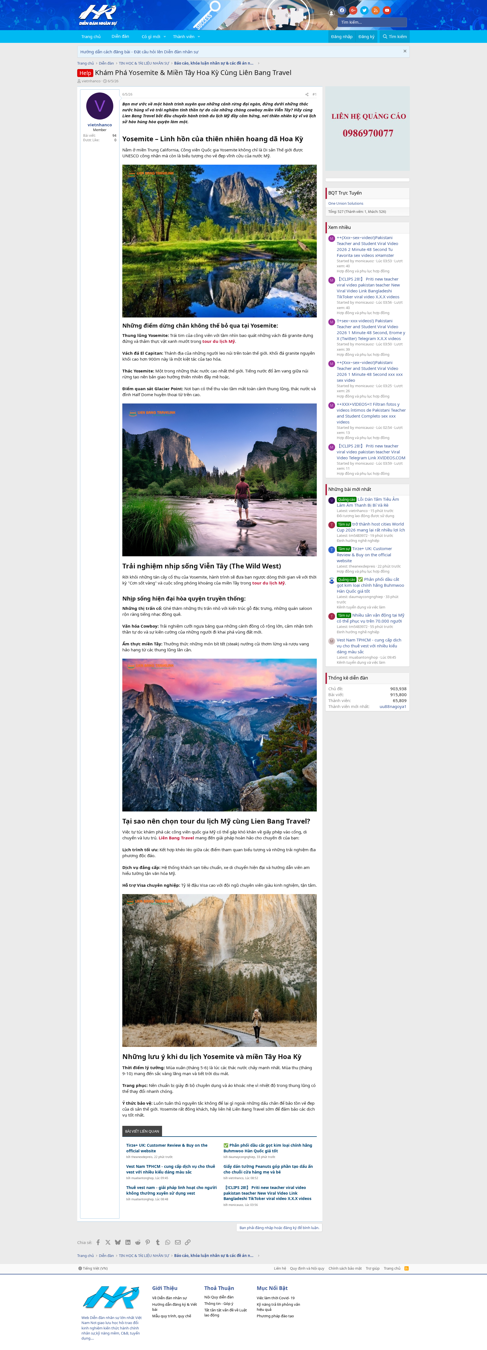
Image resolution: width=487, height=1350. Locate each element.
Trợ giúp (373, 1268)
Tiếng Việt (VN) (95, 1268)
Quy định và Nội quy (307, 1268)
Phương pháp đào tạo (275, 1315)
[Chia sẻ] (307, 94)
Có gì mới (151, 36)
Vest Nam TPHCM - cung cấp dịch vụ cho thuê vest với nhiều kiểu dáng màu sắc (170, 1169)
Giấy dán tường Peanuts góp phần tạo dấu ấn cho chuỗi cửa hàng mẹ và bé (268, 1169)
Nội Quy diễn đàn (219, 1297)
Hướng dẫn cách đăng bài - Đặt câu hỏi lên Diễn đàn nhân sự (139, 51)
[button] (165, 36)
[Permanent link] (306, 139)
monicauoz (236, 1205)
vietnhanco (91, 80)
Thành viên (183, 36)
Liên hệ (280, 1268)
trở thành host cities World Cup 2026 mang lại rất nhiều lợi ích (371, 527)
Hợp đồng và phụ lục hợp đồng (363, 270)
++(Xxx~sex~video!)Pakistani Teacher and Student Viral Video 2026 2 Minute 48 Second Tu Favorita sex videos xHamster (367, 246)
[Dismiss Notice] (404, 52)
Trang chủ (91, 36)
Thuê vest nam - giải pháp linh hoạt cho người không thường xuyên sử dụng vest (171, 1190)
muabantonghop (142, 1178)
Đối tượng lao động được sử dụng (365, 515)
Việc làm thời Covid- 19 (276, 1297)
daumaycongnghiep (242, 1157)
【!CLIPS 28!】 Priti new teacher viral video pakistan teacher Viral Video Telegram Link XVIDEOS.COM (371, 451)
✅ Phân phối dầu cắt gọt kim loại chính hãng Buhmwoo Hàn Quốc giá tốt (267, 1147)
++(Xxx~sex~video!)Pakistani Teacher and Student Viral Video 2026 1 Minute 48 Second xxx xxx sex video (370, 371)
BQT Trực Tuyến (345, 193)
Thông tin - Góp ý (218, 1303)
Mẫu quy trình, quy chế (171, 1315)
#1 (315, 94)
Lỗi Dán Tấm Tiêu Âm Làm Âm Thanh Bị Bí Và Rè (368, 502)
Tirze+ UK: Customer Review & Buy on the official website (166, 1147)
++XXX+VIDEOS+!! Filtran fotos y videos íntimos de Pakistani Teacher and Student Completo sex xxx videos (371, 413)
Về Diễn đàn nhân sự (169, 1297)
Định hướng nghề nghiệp (358, 540)
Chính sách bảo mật (345, 1268)
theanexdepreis (141, 1157)
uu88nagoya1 (393, 706)
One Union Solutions (345, 203)
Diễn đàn (120, 36)
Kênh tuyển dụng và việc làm (361, 607)
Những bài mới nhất (349, 489)
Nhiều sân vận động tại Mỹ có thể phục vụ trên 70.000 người (370, 618)
